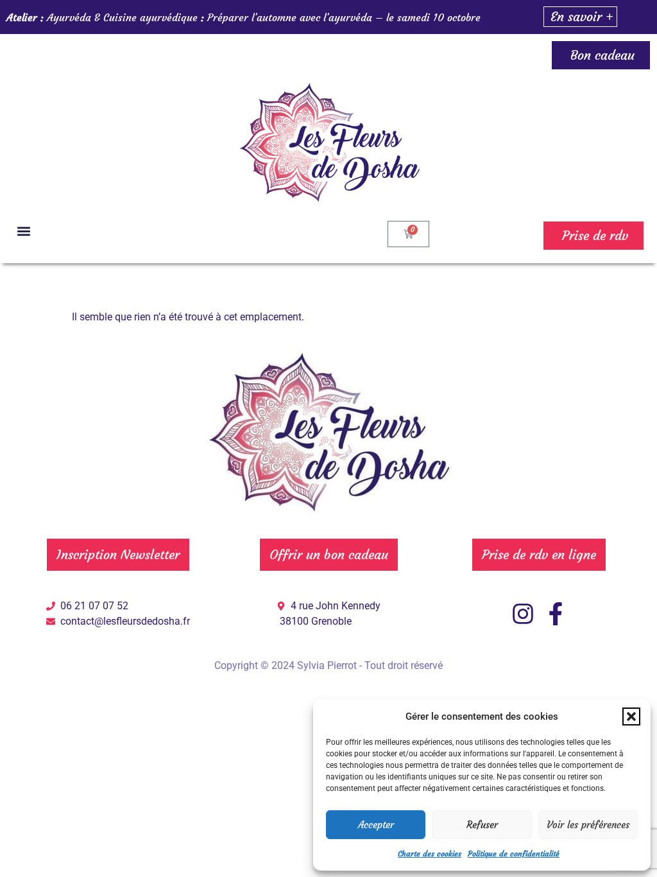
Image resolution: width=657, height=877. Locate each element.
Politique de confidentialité (513, 853)
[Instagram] (522, 613)
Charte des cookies (429, 853)
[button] (631, 716)
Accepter (376, 825)
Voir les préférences (588, 825)
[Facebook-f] (555, 613)
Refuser (482, 825)
